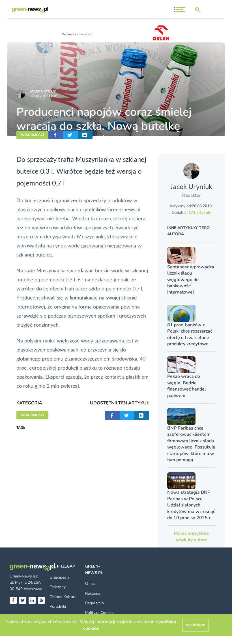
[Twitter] (22, 600)
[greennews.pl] (30, 10)
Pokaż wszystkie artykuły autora (191, 536)
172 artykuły (199, 212)
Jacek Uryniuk (43, 91)
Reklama (92, 593)
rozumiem (195, 625)
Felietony (58, 587)
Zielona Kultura (63, 597)
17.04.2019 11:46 (43, 96)
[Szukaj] (199, 10)
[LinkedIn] (32, 600)
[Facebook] (13, 600)
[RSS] (41, 600)
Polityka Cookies (99, 612)
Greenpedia (59, 577)
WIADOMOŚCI (32, 135)
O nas (90, 583)
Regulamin (94, 603)
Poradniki (58, 606)
